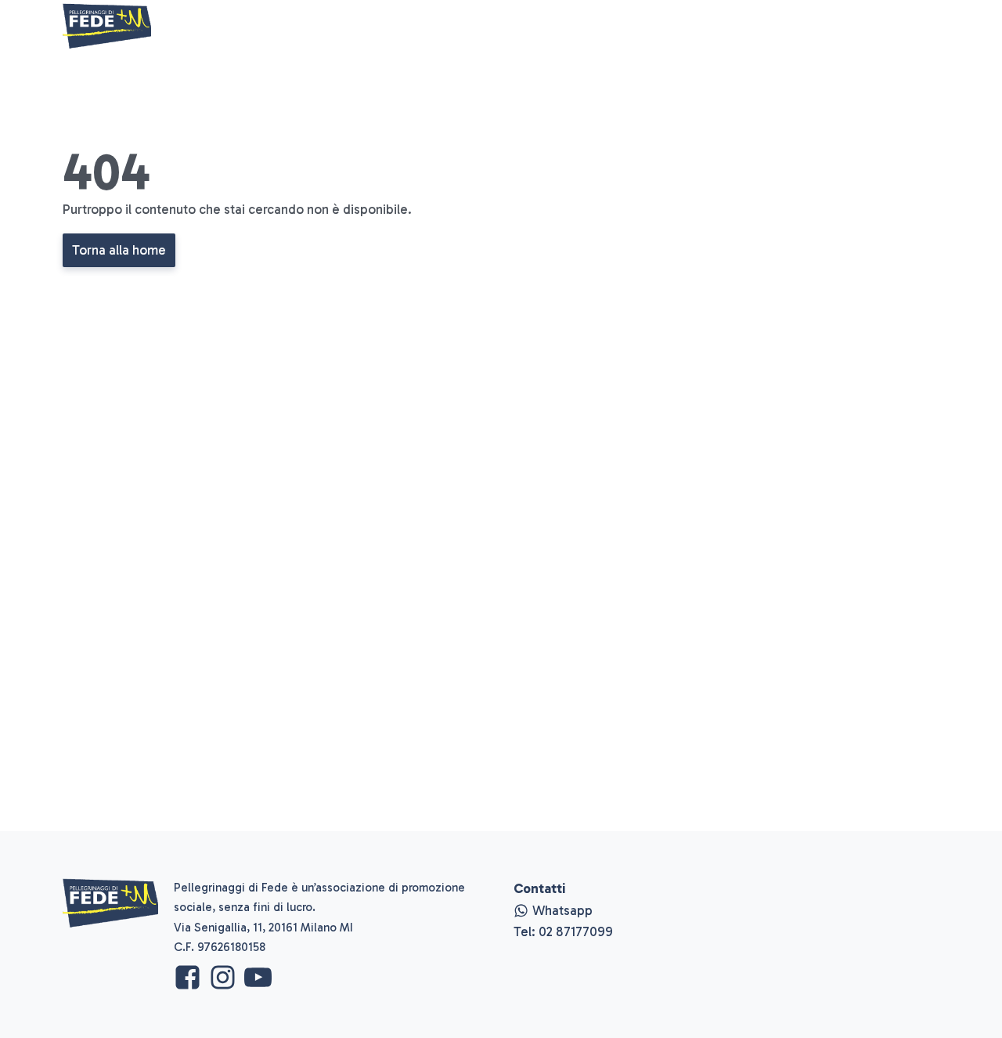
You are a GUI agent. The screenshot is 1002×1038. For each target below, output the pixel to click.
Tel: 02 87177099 (563, 931)
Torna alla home (119, 250)
